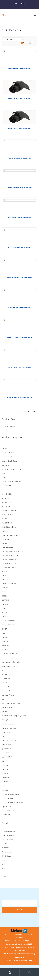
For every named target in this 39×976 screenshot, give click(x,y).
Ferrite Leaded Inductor (10, 583)
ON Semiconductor (8, 707)
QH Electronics (7, 744)
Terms (16, 3)
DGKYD (4, 571)
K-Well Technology (8, 621)
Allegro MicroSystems (9, 461)
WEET (4, 864)
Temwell (5, 823)
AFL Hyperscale (7, 457)
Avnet (4, 490)
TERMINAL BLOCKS (9, 567)
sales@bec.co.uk (29, 941)
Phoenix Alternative (8, 724)
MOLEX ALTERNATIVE (9, 666)
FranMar (5, 588)
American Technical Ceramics (12, 469)
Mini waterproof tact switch (11, 662)
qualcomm (5, 753)
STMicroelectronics (8, 798)
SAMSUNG (5, 773)
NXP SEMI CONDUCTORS (11, 703)
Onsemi (4, 711)
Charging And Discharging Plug (13, 551)
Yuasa (4, 877)
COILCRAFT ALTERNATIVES (11, 535)
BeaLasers (5, 498)
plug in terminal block (9, 728)
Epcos (4, 575)
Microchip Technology (9, 654)
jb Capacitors (6, 617)
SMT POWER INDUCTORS (11, 794)
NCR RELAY (6, 678)
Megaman (5, 645)
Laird (3, 633)
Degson (4, 543)
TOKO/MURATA (7, 839)
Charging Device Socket (11, 555)
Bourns (4, 519)
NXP (3, 699)
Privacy (23, 3)
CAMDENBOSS (7, 523)
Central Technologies (9, 527)
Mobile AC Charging (10, 563)
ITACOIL (4, 612)
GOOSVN (5, 596)
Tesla (3, 827)
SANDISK (5, 782)
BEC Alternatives (7, 502)
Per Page (5, 720)
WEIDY (4, 868)
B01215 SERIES (7, 494)
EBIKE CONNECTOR (10, 559)
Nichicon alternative (8, 691)
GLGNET (5, 592)
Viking (4, 860)
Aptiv (3, 477)
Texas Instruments (8, 831)
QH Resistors (6, 749)
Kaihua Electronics (8, 625)
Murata (4, 674)
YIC (3, 872)
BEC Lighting (6, 506)
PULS (3, 736)
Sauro (4, 786)
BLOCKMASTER (7, 515)
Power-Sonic (6, 732)
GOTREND (5, 600)
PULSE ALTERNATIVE (9, 740)
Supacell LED (6, 806)
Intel (3, 608)
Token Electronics (8, 835)
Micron (4, 658)
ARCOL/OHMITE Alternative (11, 482)
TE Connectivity (7, 819)
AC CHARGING (8, 547)
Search (19, 910)
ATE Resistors (6, 486)
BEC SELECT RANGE (9, 510)
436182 (4, 449)
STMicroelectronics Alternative (12, 802)
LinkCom (5, 637)
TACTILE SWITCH (8, 811)
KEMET (4, 629)
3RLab (4, 444)
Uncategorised (7, 852)
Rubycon (5, 765)
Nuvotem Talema (8, 695)
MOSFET (5, 670)
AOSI (3, 473)
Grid (24, 43)
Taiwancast (6, 815)
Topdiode (5, 844)
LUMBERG (5, 641)
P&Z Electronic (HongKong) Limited (14, 716)
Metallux (5, 650)
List (32, 43)
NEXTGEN (5, 687)
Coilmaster (5, 539)
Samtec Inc (5, 778)
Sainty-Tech (6, 769)
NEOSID (4, 683)
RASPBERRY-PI (7, 757)
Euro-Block (5, 579)
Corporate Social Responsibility (19, 960)
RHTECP (4, 761)
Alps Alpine (5, 465)
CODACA (5, 531)
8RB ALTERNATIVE (8, 453)
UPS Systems (6, 856)
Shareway (5, 790)
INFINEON (5, 604)
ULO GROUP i (6, 848)
